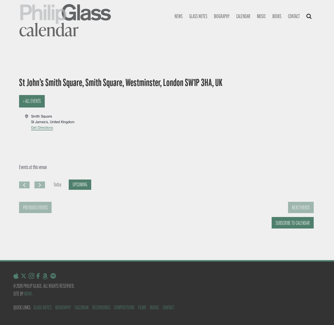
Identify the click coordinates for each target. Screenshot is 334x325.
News (179, 16)
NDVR (28, 294)
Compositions (124, 307)
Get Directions (42, 127)
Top (322, 313)
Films (142, 307)
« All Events (32, 101)
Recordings (101, 307)
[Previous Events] (24, 184)
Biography (222, 16)
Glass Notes (42, 307)
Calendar (243, 16)
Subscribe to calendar (293, 223)
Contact (294, 16)
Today (57, 184)
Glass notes (198, 16)
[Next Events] (39, 184)
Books (276, 16)
